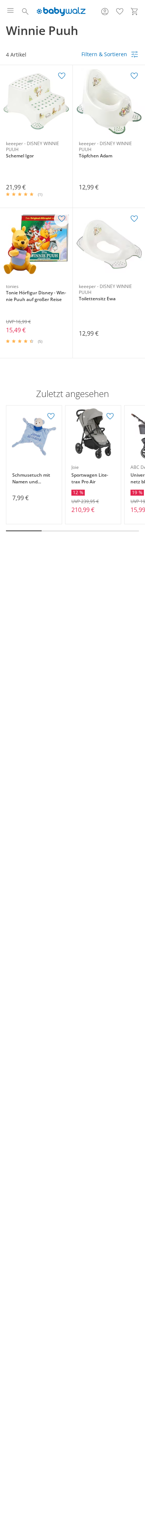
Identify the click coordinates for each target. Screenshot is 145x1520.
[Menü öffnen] (10, 11)
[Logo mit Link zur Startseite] (61, 11)
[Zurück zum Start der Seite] (137, 1467)
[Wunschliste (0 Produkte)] (119, 11)
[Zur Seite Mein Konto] (104, 11)
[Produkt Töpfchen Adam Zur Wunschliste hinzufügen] (134, 76)
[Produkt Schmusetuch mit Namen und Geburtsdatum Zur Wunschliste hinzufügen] (51, 416)
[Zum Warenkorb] (134, 11)
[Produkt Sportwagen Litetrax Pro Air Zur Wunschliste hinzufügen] (110, 416)
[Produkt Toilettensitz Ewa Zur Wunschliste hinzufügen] (134, 219)
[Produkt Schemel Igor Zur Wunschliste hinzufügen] (62, 76)
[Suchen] (25, 11)
